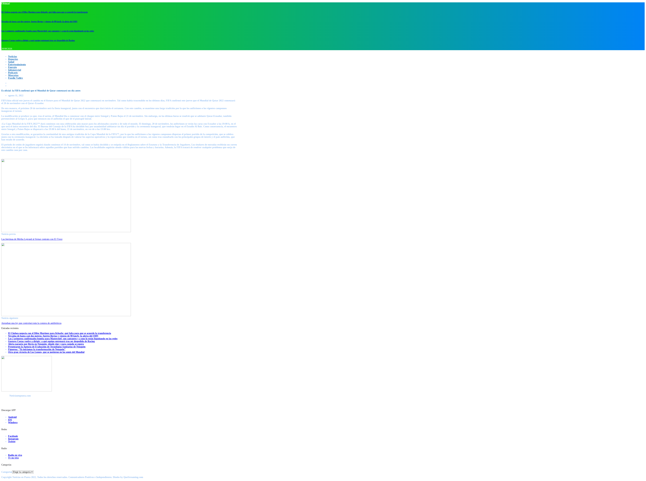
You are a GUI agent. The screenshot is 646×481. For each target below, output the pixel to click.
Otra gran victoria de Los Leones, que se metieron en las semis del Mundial (46, 352)
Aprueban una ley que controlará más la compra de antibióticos (31, 323)
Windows (12, 422)
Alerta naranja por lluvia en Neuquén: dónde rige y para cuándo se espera (46, 344)
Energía (12, 67)
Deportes (13, 59)
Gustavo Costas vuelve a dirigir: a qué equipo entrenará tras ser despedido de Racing (38, 40)
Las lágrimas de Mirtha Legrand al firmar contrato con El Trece (31, 239)
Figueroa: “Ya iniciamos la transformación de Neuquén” (36, 349)
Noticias (12, 56)
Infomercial (14, 70)
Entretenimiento (17, 64)
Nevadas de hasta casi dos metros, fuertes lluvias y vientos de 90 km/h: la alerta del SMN (39, 21)
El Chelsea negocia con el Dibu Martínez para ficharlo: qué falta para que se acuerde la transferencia (44, 12)
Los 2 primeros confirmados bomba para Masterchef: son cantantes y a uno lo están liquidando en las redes (47, 31)
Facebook (13, 436)
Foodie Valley (15, 78)
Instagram (13, 439)
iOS (10, 420)
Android (12, 417)
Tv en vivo (13, 458)
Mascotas (13, 75)
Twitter (11, 441)
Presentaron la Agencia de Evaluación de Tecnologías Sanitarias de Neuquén (46, 346)
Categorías (6, 472)
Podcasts (13, 72)
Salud (11, 61)
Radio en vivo (15, 455)
